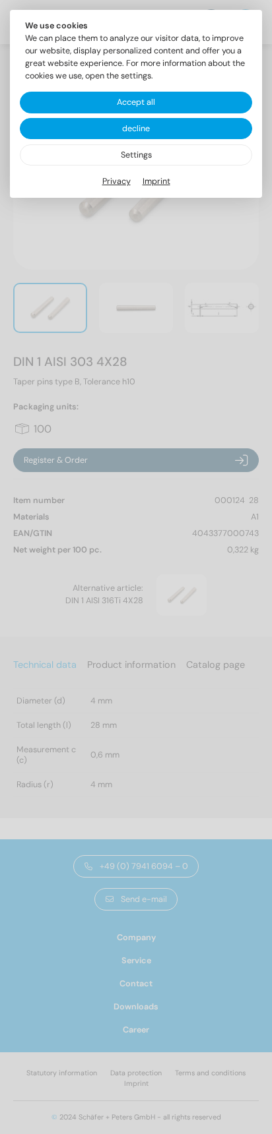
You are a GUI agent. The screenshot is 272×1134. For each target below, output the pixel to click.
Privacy (116, 181)
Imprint (156, 181)
